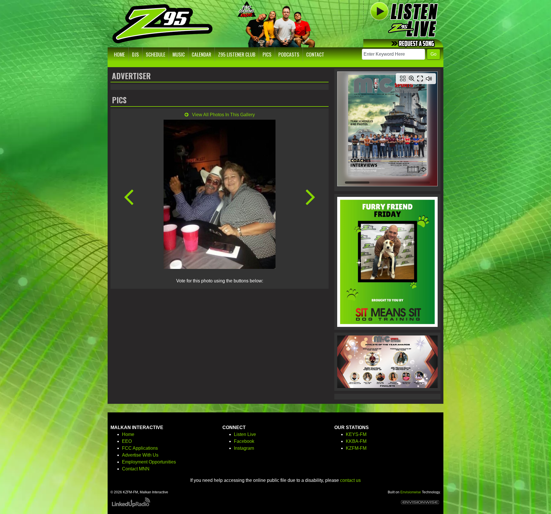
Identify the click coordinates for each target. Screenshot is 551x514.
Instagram (244, 448)
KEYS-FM (356, 434)
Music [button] (178, 54)
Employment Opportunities (149, 461)
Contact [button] (315, 54)
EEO (127, 441)
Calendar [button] (201, 54)
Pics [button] (267, 54)
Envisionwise (410, 492)
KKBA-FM (356, 441)
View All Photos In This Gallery (223, 114)
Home (128, 434)
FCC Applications (140, 448)
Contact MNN (136, 468)
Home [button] (119, 54)
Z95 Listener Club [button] (236, 54)
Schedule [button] (155, 54)
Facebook (244, 441)
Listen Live (245, 434)
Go (433, 54)
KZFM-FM (356, 448)
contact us (350, 480)
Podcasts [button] (288, 54)
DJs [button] (135, 54)
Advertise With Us (140, 455)
